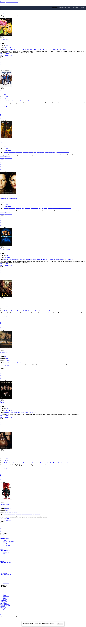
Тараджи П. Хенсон (26, 208)
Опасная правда (6, 565)
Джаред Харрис (42, 208)
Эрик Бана (11, 310)
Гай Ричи (7, 98)
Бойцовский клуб (3, 39)
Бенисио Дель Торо (20, 100)
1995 (7, 148)
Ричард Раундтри (51, 152)
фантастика (5, 597)
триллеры (5, 594)
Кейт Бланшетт (12, 208)
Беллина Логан (67, 462)
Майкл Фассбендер (30, 514)
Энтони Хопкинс (12, 259)
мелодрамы (5, 591)
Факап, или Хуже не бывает (8, 541)
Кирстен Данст (16, 462)
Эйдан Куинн (19, 362)
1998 (7, 255)
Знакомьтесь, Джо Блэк (5, 249)
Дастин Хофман (20, 412)
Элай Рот (15, 512)
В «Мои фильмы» (8, 55)
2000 (7, 96)
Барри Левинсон (8, 410)
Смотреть (2, 55)
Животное (5, 558)
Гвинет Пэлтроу (19, 152)
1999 (7, 45)
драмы (4, 595)
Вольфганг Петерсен (9, 308)
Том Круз (11, 462)
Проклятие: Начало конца (8, 576)
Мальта (15, 304)
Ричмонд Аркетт (56, 49)
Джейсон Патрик (27, 412)
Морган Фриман (12, 152)
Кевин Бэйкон (7, 412)
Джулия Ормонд (18, 208)
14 (0, 89)
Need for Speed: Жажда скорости (9, 545)
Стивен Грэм (27, 100)
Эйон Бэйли (50, 49)
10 (0, 67)
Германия (9, 508)
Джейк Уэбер (25, 259)
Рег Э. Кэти (66, 152)
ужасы (4, 590)
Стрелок (4, 542)
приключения (6, 596)
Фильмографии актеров (5, 604)
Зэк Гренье (31, 49)
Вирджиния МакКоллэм (45, 462)
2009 (7, 510)
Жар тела (4, 568)
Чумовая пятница (6, 557)
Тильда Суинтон (48, 208)
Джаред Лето (44, 49)
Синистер (5, 577)
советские (5, 592)
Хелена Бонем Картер (20, 49)
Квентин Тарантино (9, 512)
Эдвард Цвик (7, 360)
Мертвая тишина (6, 579)
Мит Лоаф (27, 49)
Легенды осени (3, 352)
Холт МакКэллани (37, 49)
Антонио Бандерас (23, 462)
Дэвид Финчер (8, 47)
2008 (7, 204)
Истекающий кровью (7, 569)
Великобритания (10, 304)
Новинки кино (3, 600)
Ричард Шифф (37, 152)
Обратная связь (3, 607)
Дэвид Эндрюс (63, 49)
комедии (4, 588)
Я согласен (60, 623)
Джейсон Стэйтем (8, 100)
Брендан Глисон (35, 310)
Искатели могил (6, 583)
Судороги (5, 578)
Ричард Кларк (70, 259)
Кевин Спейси (25, 152)
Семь (1, 142)
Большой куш (3, 90)
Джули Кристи (46, 310)
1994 (7, 358)
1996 (7, 408)
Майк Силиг (60, 462)
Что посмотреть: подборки (5, 605)
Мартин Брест (8, 257)
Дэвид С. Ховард (47, 259)
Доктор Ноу (5, 543)
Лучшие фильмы (3, 11)
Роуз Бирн (57, 310)
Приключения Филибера (8, 554)
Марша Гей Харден (32, 259)
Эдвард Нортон (7, 49)
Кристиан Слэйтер (36, 462)
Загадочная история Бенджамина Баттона (8, 198)
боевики (4, 589)
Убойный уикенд (6, 553)
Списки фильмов (62, 7)
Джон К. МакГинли (60, 152)
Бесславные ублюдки (4, 504)
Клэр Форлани (19, 259)
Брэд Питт (13, 49)
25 (0, 38)
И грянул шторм (6, 570)
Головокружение (6, 567)
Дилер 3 (4, 544)
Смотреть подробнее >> (5, 53)
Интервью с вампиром (4, 452)
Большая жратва (6, 555)
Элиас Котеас (68, 208)
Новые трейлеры (3, 601)
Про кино (82, 7)
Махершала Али (55, 208)
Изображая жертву (6, 556)
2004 (7, 306)
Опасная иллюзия (6, 566)
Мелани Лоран (18, 514)
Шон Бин (40, 310)
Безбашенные (5, 546)
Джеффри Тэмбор (40, 259)
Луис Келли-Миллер (55, 259)
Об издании (2, 606)
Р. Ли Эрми (31, 152)
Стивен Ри (29, 462)
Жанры (69, 7)
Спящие (2, 402)
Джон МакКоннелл (54, 462)
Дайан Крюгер (28, 310)
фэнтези (4, 598)
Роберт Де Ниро (13, 412)
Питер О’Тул (51, 310)
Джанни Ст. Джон (63, 259)
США (5, 43)
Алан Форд (32, 100)
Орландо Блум (16, 310)
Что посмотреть (75, 7)
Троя (1, 300)
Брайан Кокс (22, 310)
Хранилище (5, 580)
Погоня (4, 540)
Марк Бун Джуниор (44, 152)
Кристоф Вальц (12, 514)
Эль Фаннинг (62, 208)
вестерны (5, 599)
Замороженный (6, 552)
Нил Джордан (8, 460)
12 (0, 141)
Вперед (4, 534)
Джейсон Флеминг (34, 208)
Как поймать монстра (7, 564)
